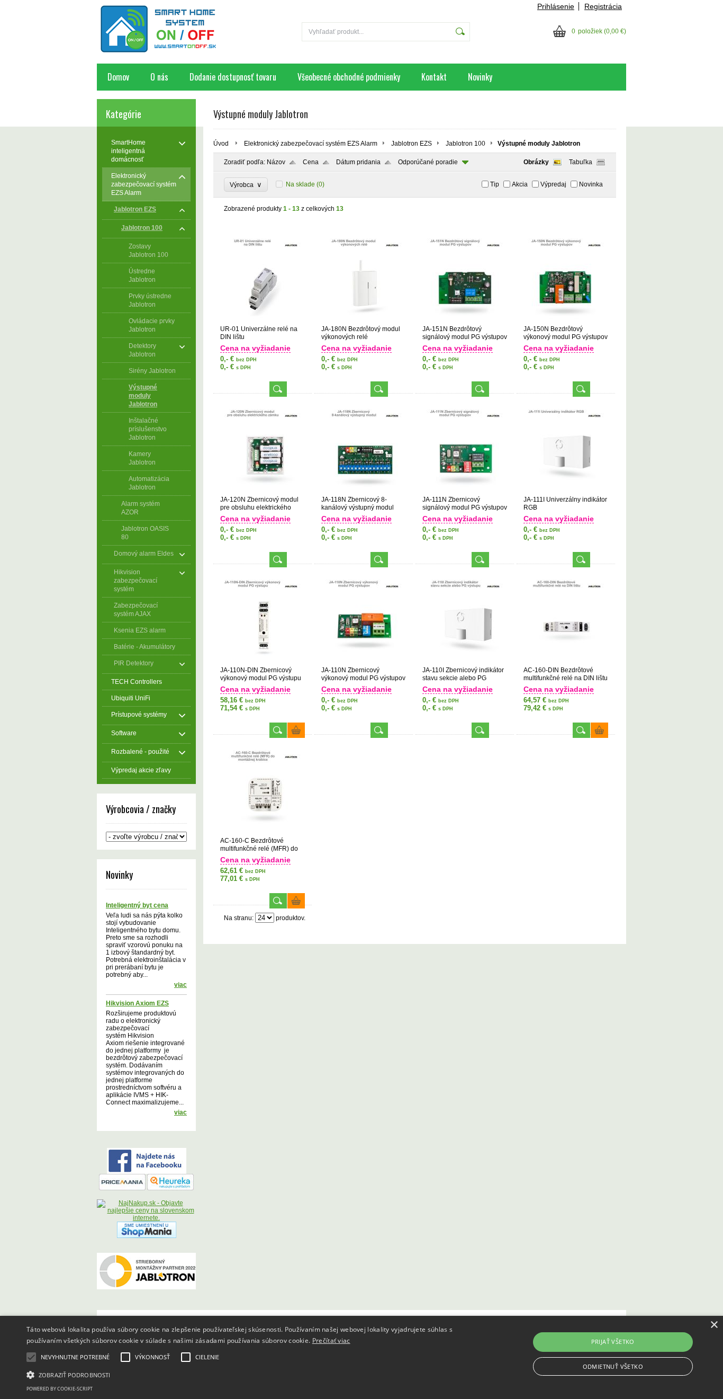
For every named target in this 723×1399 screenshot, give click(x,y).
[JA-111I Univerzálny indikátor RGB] (565, 491)
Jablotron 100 (465, 143)
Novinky (480, 76)
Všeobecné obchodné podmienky (348, 76)
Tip (494, 184)
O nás (159, 76)
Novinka (591, 184)
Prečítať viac (331, 1340)
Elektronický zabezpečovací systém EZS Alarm (310, 143)
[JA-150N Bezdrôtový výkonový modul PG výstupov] (565, 320)
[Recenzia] (170, 1188)
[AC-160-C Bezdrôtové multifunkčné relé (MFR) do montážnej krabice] (262, 832)
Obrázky (536, 162)
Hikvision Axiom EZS (137, 1003)
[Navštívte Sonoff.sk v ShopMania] (146, 1236)
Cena (311, 162)
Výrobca (246, 185)
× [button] (714, 1325)
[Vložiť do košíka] (296, 730)
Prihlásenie (555, 6)
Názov (276, 162)
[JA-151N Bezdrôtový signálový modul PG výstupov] (464, 320)
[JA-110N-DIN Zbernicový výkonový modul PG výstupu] (262, 661)
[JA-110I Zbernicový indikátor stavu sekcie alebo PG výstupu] (464, 661)
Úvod (221, 143)
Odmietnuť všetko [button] (613, 1366)
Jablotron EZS (411, 143)
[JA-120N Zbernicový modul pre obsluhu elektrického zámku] (262, 491)
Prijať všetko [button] (613, 1341)
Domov (118, 76)
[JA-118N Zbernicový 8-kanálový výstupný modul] (363, 491)
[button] (244, 1374)
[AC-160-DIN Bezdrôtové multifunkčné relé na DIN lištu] (565, 661)
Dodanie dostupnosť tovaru (232, 76)
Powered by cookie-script (59, 1388)
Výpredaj (553, 184)
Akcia (520, 184)
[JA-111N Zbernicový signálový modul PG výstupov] (464, 491)
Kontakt (434, 76)
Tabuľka (580, 162)
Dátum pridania (358, 162)
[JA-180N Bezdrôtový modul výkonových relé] (363, 320)
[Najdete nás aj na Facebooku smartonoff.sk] (146, 1171)
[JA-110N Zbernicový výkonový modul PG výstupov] (363, 661)
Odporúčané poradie (428, 162)
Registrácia (603, 6)
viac (180, 984)
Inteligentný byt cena (137, 905)
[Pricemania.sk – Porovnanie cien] (122, 1188)
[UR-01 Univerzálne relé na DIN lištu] (262, 320)
